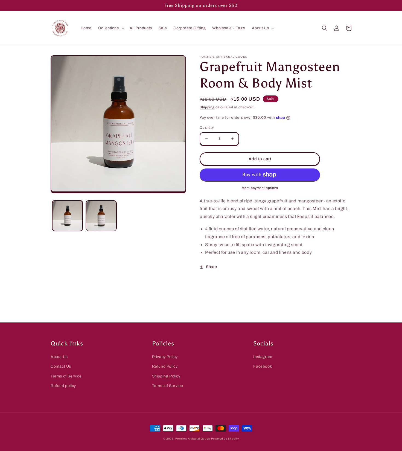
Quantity (207, 127)
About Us (59, 357)
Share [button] (211, 267)
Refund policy (63, 386)
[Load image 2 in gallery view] (101, 215)
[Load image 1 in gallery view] (67, 215)
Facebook (262, 366)
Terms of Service (66, 376)
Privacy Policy (165, 357)
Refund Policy (165, 366)
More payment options (260, 188)
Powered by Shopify (225, 438)
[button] (110, 28)
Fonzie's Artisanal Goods (192, 438)
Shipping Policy (166, 376)
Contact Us (61, 366)
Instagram (262, 357)
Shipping (207, 107)
